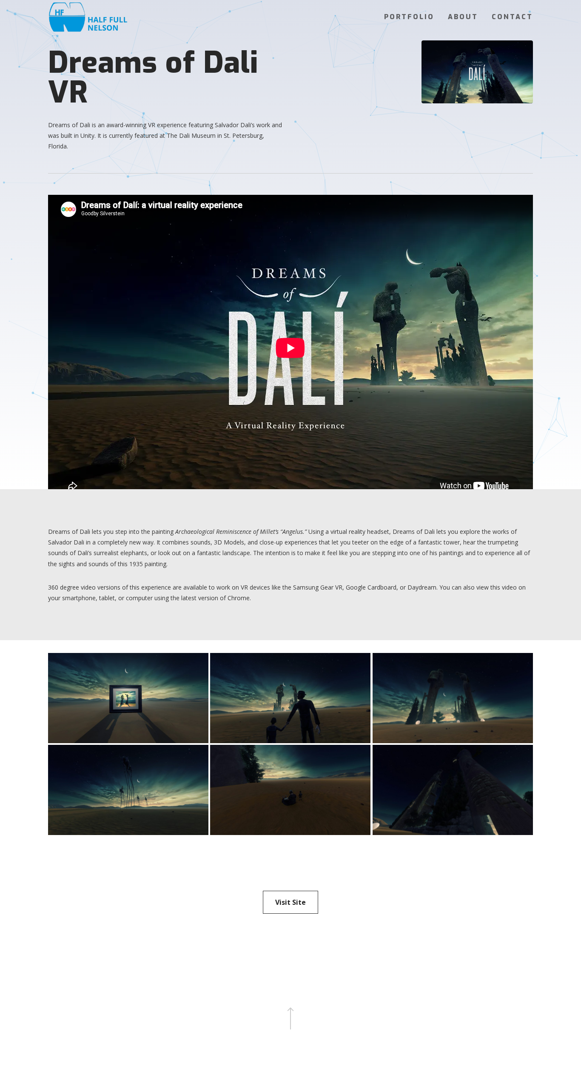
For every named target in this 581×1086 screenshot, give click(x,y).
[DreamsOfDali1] (453, 790)
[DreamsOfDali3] (128, 790)
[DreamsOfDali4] (453, 698)
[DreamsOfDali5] (290, 698)
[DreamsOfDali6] (128, 698)
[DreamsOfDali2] (290, 790)
